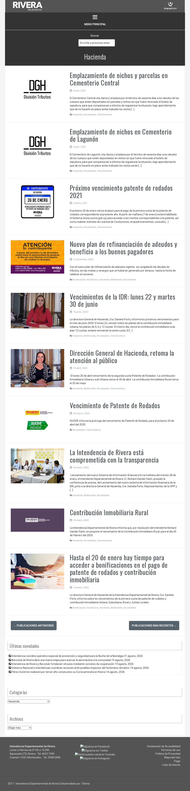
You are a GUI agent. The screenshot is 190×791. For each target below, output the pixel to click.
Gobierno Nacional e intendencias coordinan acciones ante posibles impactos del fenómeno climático (71, 667)
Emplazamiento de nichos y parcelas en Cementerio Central (119, 78)
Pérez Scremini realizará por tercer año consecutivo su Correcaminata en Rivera (58, 671)
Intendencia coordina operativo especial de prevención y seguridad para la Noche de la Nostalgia (67, 655)
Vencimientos (104, 114)
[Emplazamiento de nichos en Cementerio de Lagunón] (37, 145)
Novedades (90, 114)
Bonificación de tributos (85, 279)
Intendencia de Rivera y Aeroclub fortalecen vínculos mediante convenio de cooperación (63, 663)
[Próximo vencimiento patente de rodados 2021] (37, 201)
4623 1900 (48, 753)
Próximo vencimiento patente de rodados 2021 (121, 191)
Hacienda (78, 114)
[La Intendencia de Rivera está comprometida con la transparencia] (37, 465)
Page (177, 761)
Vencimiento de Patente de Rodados (115, 405)
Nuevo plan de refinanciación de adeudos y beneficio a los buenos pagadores (123, 247)
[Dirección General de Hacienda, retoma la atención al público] (37, 367)
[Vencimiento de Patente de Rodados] (37, 419)
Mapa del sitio (172, 757)
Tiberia (85, 783)
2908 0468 (54, 757)
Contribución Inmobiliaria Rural (109, 512)
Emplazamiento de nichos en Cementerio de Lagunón (121, 135)
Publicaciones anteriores (34, 625)
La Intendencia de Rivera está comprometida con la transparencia (114, 455)
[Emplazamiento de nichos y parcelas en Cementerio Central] (37, 89)
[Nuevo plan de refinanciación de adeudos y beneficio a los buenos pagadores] (37, 256)
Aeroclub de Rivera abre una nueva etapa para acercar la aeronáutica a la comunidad (61, 660)
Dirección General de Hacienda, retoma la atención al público (122, 356)
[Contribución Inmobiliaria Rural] (37, 519)
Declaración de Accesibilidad (163, 746)
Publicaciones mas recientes (154, 625)
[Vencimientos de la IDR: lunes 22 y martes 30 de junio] (37, 310)
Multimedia (116, 279)
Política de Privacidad (167, 753)
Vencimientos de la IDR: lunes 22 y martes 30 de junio (122, 300)
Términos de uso (170, 750)
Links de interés (171, 764)
